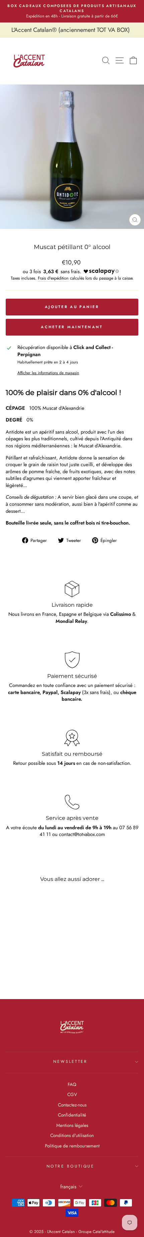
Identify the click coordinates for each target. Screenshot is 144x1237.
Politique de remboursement (72, 1145)
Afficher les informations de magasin (48, 373)
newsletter (70, 1061)
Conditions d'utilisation (72, 1135)
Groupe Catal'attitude (96, 1232)
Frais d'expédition (53, 278)
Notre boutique (70, 1166)
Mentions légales (72, 1125)
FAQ (72, 1084)
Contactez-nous (72, 1104)
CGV (72, 1094)
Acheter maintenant (72, 327)
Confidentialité (72, 1114)
